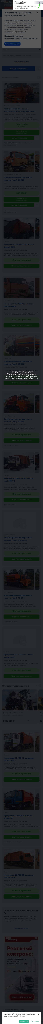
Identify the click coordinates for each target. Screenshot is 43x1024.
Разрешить (24, 1021)
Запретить (35, 1021)
